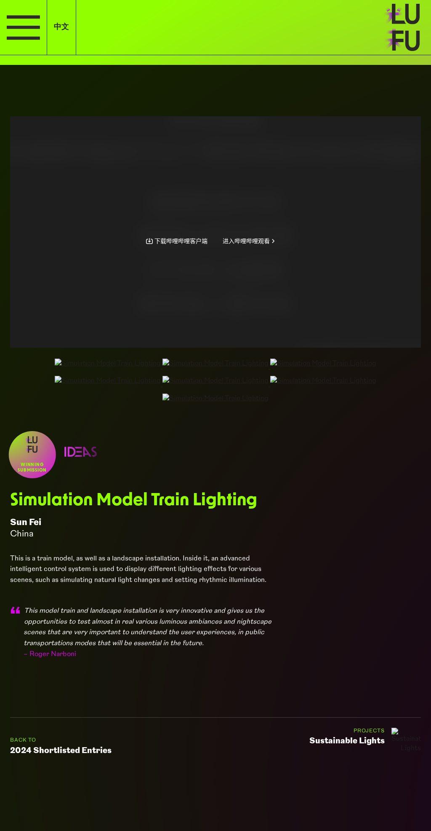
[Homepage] (405, 27)
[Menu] (23, 27)
